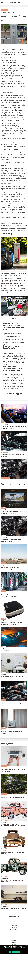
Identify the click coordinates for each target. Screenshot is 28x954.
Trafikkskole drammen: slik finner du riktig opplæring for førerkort (13, 427)
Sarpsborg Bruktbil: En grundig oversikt (12, 797)
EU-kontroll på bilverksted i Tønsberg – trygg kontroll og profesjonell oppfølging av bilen (13, 484)
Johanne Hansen (16, 12)
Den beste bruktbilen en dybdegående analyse (12, 853)
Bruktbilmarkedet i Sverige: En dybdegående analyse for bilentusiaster (13, 825)
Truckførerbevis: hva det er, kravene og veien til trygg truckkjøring (12, 596)
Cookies (14, 944)
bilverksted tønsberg (6, 478)
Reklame (14, 940)
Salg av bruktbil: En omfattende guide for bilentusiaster (13, 881)
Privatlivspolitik (16, 952)
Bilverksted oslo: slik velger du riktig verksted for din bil (11, 540)
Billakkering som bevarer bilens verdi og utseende (12, 455)
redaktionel (4, 9)
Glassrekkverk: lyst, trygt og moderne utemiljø (12, 732)
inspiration (4, 422)
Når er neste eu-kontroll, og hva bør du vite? (12, 705)
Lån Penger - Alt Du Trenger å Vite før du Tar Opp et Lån (13, 770)
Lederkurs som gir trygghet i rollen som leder (12, 677)
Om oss (14, 942)
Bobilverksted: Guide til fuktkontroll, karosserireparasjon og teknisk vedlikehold (13, 568)
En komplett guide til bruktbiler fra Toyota (13, 908)
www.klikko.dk (15, 929)
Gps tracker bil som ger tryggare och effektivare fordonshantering (12, 623)
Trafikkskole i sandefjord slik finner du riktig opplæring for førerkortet (14, 512)
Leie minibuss (5, 650)
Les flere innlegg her (14, 394)
